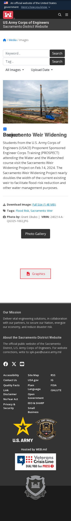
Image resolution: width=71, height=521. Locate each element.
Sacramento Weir (42, 211)
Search (57, 53)
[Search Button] (58, 15)
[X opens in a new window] (14, 364)
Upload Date (40, 70)
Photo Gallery (35, 233)
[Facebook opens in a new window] (5, 364)
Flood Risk (22, 211)
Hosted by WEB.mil (34, 449)
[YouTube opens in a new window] (22, 364)
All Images (13, 70)
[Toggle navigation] (65, 15)
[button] (36, 7)
